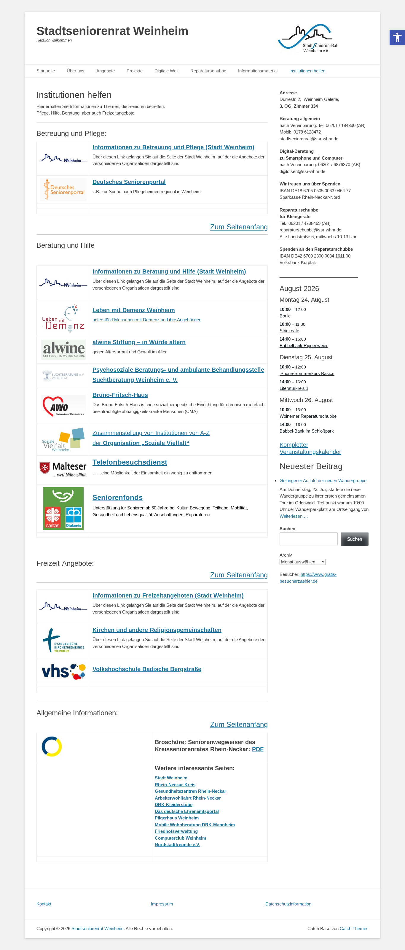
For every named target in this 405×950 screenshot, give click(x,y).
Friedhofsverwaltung (176, 831)
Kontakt (43, 903)
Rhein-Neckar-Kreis (175, 784)
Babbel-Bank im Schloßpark (307, 430)
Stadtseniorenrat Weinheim (112, 30)
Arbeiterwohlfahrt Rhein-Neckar (188, 797)
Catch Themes (354, 928)
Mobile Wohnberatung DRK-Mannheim (195, 824)
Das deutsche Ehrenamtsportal (187, 811)
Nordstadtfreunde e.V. (177, 844)
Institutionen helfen (307, 70)
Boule (285, 315)
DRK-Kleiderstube (173, 804)
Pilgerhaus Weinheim (177, 817)
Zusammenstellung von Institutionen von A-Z (151, 433)
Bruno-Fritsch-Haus (120, 395)
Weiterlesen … (294, 516)
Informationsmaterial (258, 70)
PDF (258, 749)
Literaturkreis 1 (294, 388)
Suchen (287, 528)
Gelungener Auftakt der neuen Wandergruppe (323, 480)
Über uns (75, 70)
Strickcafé (289, 330)
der (141, 443)
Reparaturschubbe (208, 70)
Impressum (162, 903)
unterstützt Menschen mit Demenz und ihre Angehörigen (147, 319)
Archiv (286, 554)
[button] (397, 37)
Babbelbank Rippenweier (304, 345)
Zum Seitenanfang (239, 227)
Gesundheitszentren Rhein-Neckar (190, 791)
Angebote (105, 70)
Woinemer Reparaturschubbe (308, 416)
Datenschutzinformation (288, 903)
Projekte (135, 70)
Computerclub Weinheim (180, 838)
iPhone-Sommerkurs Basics (307, 373)
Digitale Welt (166, 70)
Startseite (45, 70)
